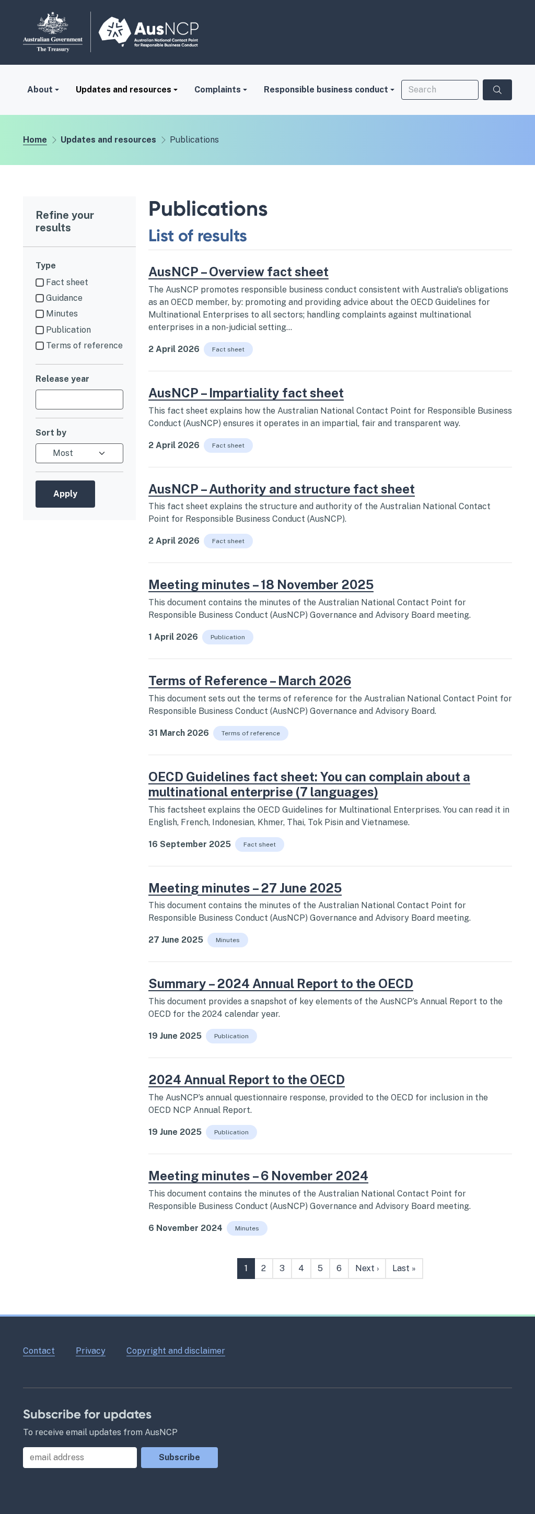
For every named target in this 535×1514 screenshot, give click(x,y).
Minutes (62, 314)
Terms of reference (84, 345)
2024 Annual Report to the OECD (246, 1079)
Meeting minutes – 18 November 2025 (261, 584)
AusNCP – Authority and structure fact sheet (281, 489)
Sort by (51, 433)
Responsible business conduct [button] (326, 90)
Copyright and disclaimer (175, 1351)
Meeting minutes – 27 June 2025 (245, 888)
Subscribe (179, 1457)
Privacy (91, 1351)
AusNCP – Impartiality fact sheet (246, 392)
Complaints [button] (217, 90)
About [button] (40, 90)
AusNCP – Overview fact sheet (238, 271)
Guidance (64, 298)
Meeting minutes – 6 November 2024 (258, 1175)
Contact (39, 1351)
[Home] (111, 31)
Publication (68, 330)
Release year (62, 379)
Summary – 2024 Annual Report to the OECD (280, 983)
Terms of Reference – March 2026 (249, 680)
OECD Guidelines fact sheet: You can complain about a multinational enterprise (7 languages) (309, 784)
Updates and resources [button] (123, 90)
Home (35, 140)
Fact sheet (67, 282)
